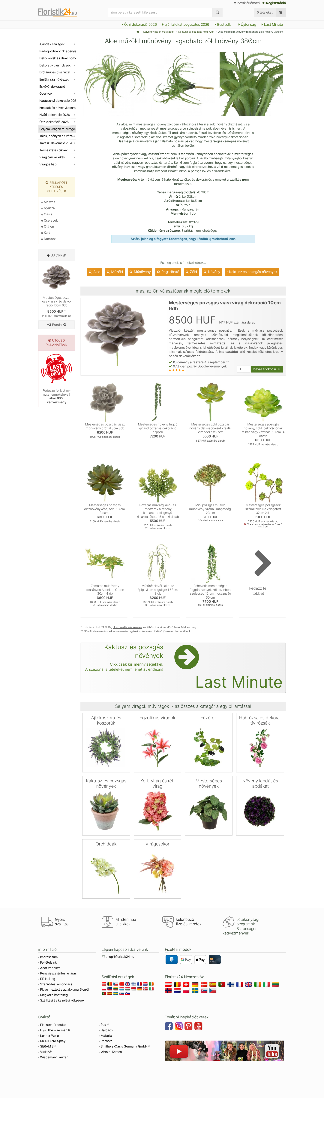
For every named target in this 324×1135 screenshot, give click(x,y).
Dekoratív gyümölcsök (54, 65)
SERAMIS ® (48, 1046)
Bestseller (224, 24)
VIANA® (46, 1052)
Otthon (48, 226)
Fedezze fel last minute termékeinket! (56, 396)
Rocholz (106, 1041)
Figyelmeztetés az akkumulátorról (64, 989)
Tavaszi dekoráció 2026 (56, 143)
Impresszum (49, 957)
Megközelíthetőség (54, 995)
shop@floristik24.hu (120, 957)
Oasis (47, 214)
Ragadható (170, 272)
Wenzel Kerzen (111, 1052)
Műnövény (142, 272)
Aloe (96, 272)
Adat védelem (50, 968)
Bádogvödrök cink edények (57, 51)
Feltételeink (48, 962)
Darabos (49, 239)
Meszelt (49, 202)
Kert (46, 233)
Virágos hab (47, 164)
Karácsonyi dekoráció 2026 (57, 101)
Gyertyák (45, 93)
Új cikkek (58, 255)
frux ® (105, 1025)
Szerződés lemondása (56, 984)
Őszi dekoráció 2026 (140, 24)
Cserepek (50, 220)
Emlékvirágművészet (54, 79)
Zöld (193, 272)
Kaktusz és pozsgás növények (196, 31)
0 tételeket (264, 12)
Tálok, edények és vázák (56, 136)
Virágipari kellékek (52, 157)
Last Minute (273, 24)
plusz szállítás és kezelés (127, 627)
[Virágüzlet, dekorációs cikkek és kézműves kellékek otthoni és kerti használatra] (60, 12)
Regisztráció (275, 3)
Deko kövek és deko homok (57, 58)
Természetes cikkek (53, 150)
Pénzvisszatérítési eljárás (58, 973)
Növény (213, 272)
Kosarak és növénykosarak (57, 108)
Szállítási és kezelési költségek (62, 1000)
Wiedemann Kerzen (54, 1057)
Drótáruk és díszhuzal (54, 72)
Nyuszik (49, 208)
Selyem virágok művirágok (158, 31)
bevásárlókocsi (248, 3)
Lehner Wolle (49, 1036)
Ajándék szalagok (51, 44)
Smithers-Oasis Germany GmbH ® (125, 1046)
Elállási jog (47, 979)
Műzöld (116, 272)
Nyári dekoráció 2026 (54, 115)
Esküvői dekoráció (52, 86)
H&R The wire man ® (55, 1030)
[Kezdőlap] (137, 31)
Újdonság (248, 24)
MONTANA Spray (52, 1041)
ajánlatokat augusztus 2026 (186, 24)
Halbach (107, 1030)
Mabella (106, 1036)
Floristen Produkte (53, 1025)
